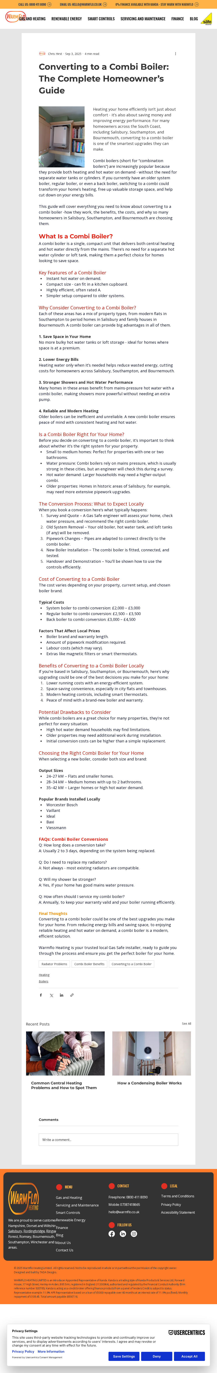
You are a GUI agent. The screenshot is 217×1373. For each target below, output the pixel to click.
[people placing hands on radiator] (65, 1053)
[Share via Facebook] (41, 995)
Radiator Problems (54, 964)
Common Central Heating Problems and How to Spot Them (64, 1085)
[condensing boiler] (151, 1053)
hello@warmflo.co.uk (123, 1212)
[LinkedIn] (123, 1234)
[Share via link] (72, 995)
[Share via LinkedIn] (62, 995)
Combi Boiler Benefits (89, 964)
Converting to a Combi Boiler (132, 964)
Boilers (43, 981)
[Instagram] (134, 1234)
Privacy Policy (171, 1204)
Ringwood (53, 1231)
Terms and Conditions (177, 1196)
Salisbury (15, 1231)
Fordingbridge (34, 1231)
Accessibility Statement (178, 1212)
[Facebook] (111, 1234)
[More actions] (175, 53)
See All (186, 1023)
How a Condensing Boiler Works (149, 1083)
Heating (44, 975)
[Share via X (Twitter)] (51, 995)
